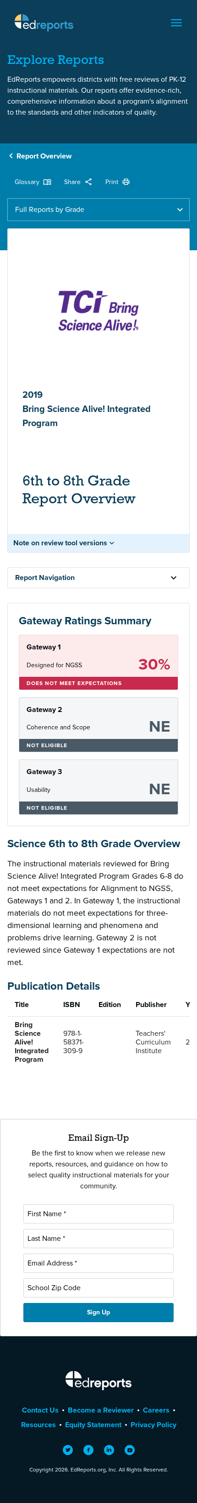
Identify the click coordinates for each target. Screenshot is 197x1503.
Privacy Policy (153, 1424)
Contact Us (40, 1410)
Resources (38, 1424)
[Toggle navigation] (176, 23)
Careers (156, 1410)
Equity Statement (93, 1424)
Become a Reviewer (101, 1410)
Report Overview (43, 156)
